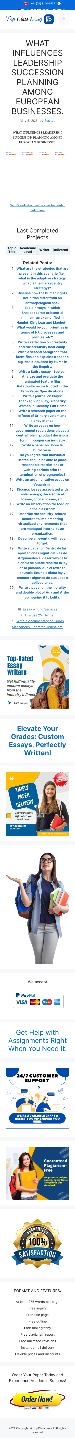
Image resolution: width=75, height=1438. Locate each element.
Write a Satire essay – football (42, 372)
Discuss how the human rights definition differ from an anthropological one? (42, 298)
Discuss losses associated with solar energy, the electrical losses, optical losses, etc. (42, 494)
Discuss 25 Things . (40, 615)
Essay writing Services (40, 609)
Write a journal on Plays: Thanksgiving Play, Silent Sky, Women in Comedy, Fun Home (42, 401)
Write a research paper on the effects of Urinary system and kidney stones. (42, 416)
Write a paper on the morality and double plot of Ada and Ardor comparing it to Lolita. (42, 592)
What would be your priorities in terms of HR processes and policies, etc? (42, 332)
